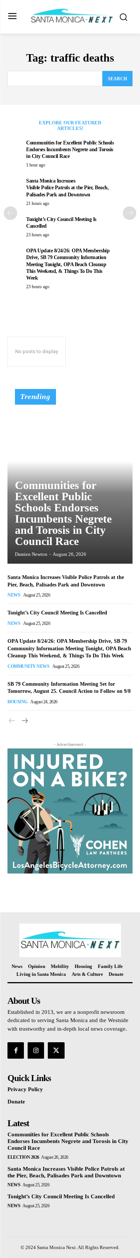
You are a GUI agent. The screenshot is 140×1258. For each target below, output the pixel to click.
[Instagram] (36, 1050)
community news (28, 666)
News (13, 595)
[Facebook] (15, 1050)
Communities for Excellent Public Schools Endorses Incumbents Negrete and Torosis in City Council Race (69, 149)
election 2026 (23, 1157)
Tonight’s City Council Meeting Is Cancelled (57, 613)
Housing (17, 701)
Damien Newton (31, 554)
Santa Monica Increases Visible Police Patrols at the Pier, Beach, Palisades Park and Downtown (67, 187)
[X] (56, 1050)
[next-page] (129, 213)
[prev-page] (10, 213)
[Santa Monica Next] (72, 16)
